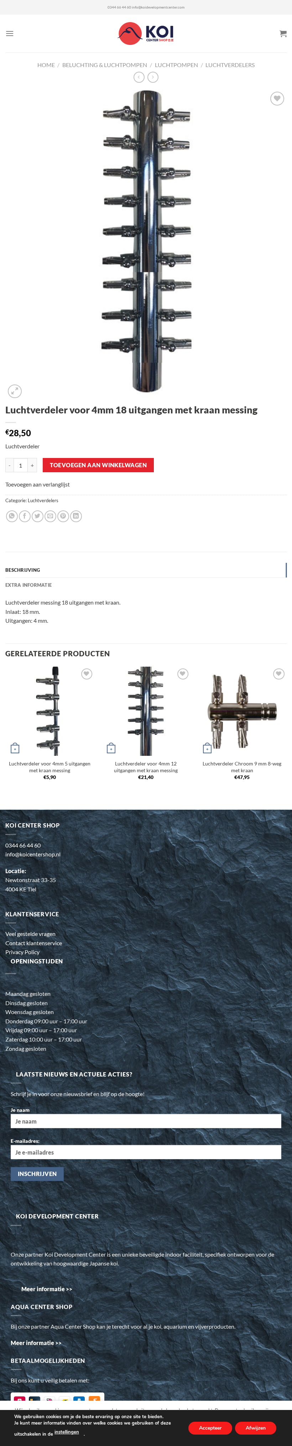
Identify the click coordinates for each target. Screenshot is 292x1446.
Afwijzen (256, 1427)
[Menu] (9, 33)
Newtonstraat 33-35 (30, 879)
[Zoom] (15, 391)
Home (46, 64)
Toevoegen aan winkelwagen (98, 465)
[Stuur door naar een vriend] (50, 516)
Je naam (20, 1110)
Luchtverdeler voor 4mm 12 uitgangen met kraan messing (146, 766)
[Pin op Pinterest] (63, 516)
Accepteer (210, 1427)
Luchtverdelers (230, 64)
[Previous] (5, 732)
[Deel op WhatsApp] (12, 516)
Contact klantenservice (33, 943)
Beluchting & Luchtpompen (104, 64)
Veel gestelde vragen (30, 933)
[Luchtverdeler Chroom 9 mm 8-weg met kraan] (242, 711)
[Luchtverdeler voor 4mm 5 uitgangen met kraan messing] (49, 711)
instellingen (66, 1432)
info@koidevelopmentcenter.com (158, 7)
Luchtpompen (176, 64)
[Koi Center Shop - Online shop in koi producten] (146, 33)
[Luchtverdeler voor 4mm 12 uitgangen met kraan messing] (146, 711)
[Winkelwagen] (283, 33)
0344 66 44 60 (119, 7)
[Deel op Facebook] (25, 516)
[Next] (286, 732)
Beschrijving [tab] (22, 570)
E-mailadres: (25, 1141)
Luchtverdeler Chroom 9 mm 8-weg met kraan (242, 766)
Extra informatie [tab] (28, 585)
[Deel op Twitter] (37, 516)
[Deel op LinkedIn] (76, 516)
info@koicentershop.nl (33, 854)
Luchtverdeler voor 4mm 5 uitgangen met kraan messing (49, 766)
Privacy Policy (22, 951)
